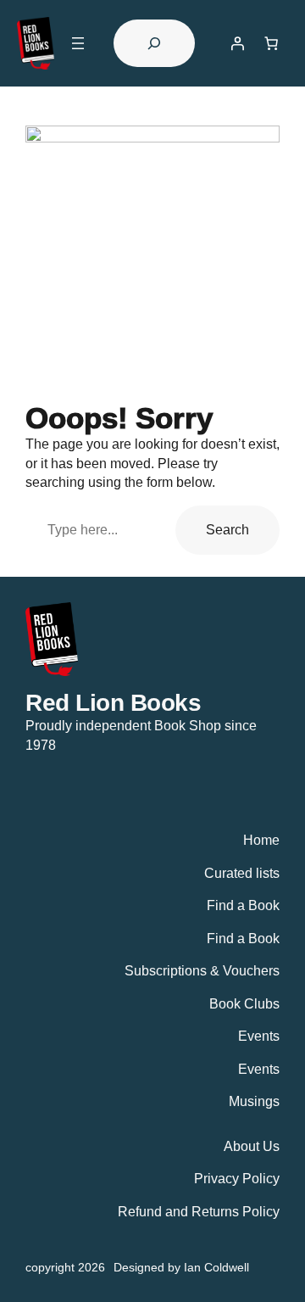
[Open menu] (78, 43)
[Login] (237, 43)
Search (227, 529)
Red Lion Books (113, 703)
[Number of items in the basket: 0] (271, 43)
